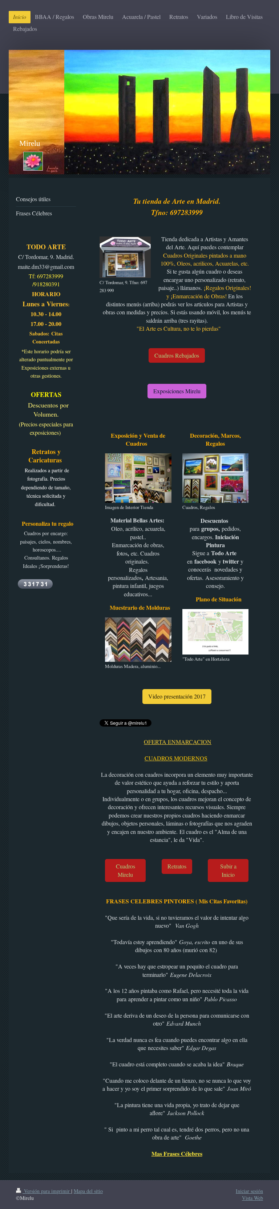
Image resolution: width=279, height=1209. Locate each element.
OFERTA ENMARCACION (177, 741)
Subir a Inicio (228, 870)
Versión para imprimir (47, 1191)
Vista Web (252, 1197)
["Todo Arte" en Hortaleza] (215, 632)
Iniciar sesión (249, 1191)
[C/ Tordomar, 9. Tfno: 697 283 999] (125, 257)
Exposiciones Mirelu (177, 391)
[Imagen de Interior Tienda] (138, 478)
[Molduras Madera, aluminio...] (138, 639)
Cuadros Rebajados (176, 355)
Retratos (176, 866)
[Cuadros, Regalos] (215, 478)
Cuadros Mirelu (125, 870)
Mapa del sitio (88, 1191)
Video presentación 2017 (177, 696)
